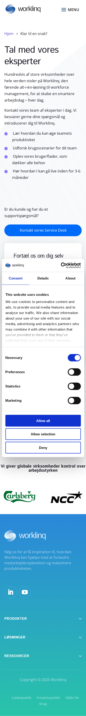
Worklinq (58, 679)
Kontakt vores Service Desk (43, 230)
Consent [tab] (15, 278)
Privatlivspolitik (48, 698)
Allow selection (43, 434)
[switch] (74, 371)
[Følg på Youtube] (25, 592)
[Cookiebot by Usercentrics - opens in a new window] (61, 265)
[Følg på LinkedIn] (10, 592)
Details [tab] (43, 278)
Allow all (43, 420)
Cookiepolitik (21, 698)
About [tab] (70, 278)
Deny (43, 447)
